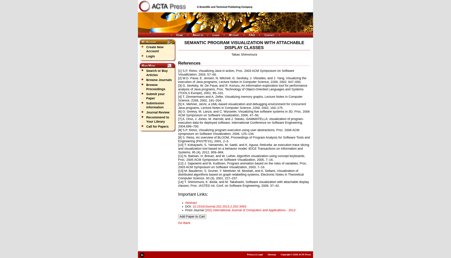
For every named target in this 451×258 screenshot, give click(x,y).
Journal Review (157, 112)
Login (150, 56)
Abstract (191, 203)
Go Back (184, 223)
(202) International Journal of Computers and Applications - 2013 (250, 210)
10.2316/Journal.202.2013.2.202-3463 (219, 206)
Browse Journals (159, 80)
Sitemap (272, 254)
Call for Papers (157, 126)
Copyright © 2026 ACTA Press (296, 254)
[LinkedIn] (142, 255)
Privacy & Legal (255, 254)
